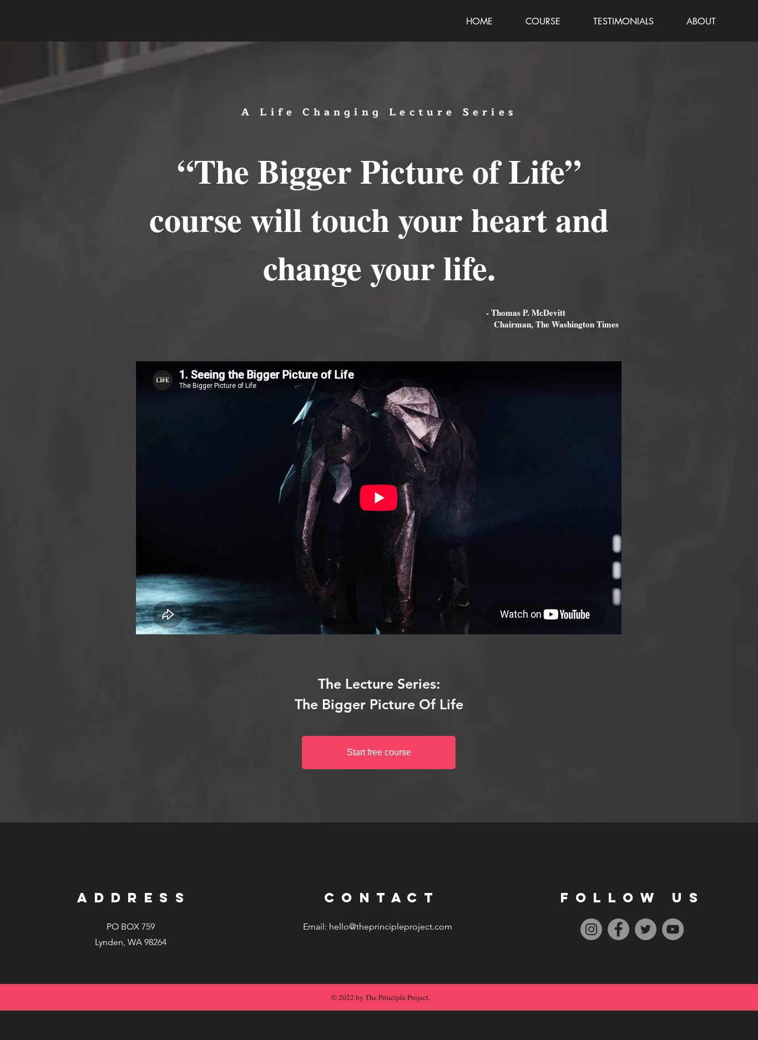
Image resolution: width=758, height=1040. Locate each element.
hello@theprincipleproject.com (390, 926)
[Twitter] (645, 929)
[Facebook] (618, 929)
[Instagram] (591, 929)
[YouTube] (673, 929)
